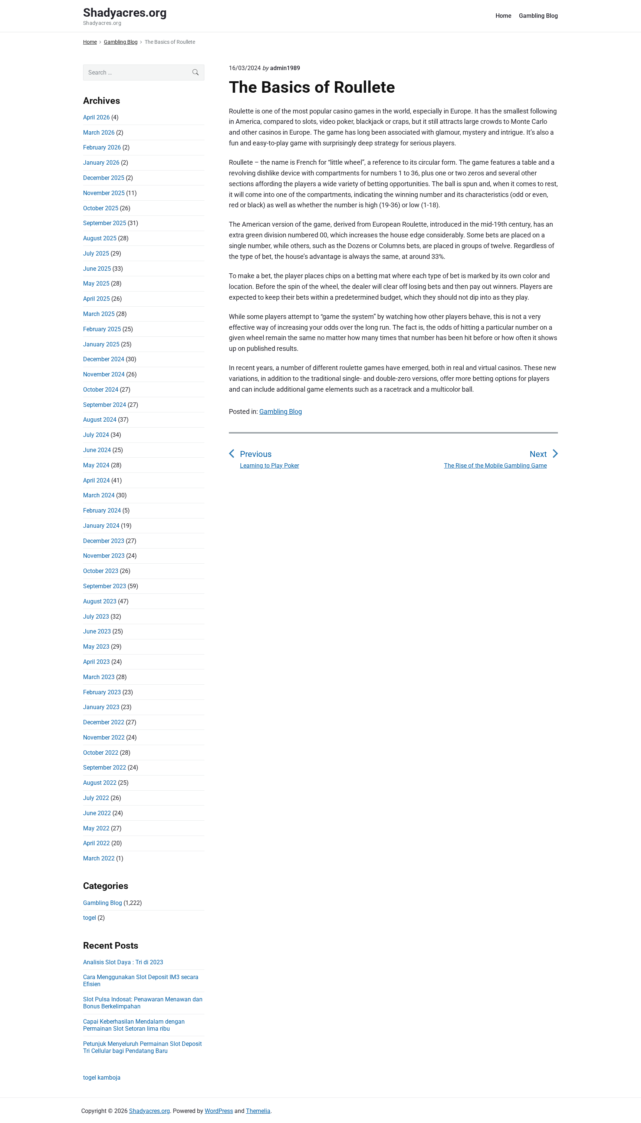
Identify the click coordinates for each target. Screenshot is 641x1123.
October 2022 (100, 752)
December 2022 (103, 722)
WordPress (219, 1110)
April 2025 (96, 298)
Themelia (258, 1110)
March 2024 (99, 495)
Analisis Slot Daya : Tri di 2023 (123, 962)
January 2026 (101, 162)
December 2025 (103, 177)
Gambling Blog (538, 15)
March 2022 (99, 858)
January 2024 (101, 525)
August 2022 (99, 782)
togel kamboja (102, 1077)
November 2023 (104, 555)
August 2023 (99, 601)
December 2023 (103, 540)
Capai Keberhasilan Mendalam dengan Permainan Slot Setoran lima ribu (134, 1025)
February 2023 (102, 692)
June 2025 (97, 268)
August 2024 (99, 419)
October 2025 (100, 208)
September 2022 (104, 767)
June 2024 (97, 450)
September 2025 (104, 223)
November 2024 (104, 374)
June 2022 (97, 813)
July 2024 (96, 434)
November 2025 (104, 193)
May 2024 (96, 465)
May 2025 (96, 283)
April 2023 (96, 661)
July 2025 (96, 253)
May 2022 (96, 828)
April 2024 (96, 480)
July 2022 (96, 797)
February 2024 (102, 510)
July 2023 (96, 616)
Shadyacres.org (149, 1110)
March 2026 (99, 132)
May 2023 (96, 646)
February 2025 (102, 329)
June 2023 (97, 631)
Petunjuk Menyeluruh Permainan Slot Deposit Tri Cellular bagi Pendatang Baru (142, 1047)
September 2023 (104, 586)
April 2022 (96, 843)
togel (89, 917)
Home (504, 15)
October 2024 (100, 389)
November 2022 (104, 737)
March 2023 (99, 677)
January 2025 (101, 344)
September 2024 (104, 404)
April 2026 (96, 117)
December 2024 (103, 359)
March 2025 (99, 313)
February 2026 (102, 147)
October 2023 (100, 570)
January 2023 (101, 707)
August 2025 (99, 238)
